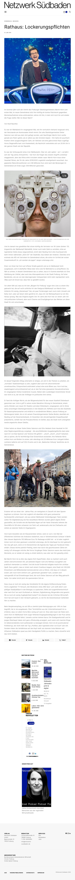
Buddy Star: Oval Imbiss (36, 686)
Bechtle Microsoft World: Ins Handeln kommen (35, 673)
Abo (39, 835)
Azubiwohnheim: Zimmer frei (38, 696)
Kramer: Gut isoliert (36, 662)
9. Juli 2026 (35, 680)
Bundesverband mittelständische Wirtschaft (17, 857)
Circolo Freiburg (9, 859)
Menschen (15, 21)
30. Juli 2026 (35, 666)
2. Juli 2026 (35, 689)
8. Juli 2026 (35, 700)
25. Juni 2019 (7, 32)
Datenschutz (30, 872)
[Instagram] (68, 839)
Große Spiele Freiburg (11, 861)
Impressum (41, 872)
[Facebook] (66, 839)
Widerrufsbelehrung (16, 872)
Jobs (39, 839)
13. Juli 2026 (35, 710)
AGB (5, 872)
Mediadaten (42, 837)
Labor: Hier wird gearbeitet (38, 706)
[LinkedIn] (70, 839)
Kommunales (8, 21)
